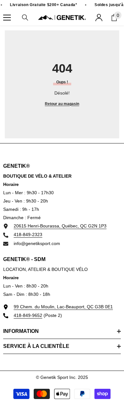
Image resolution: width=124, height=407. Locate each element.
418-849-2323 (28, 234)
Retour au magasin (62, 104)
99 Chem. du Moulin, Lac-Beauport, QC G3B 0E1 (63, 306)
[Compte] (99, 17)
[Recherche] (25, 17)
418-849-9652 (28, 315)
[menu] (7, 17)
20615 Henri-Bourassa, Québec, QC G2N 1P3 (60, 225)
